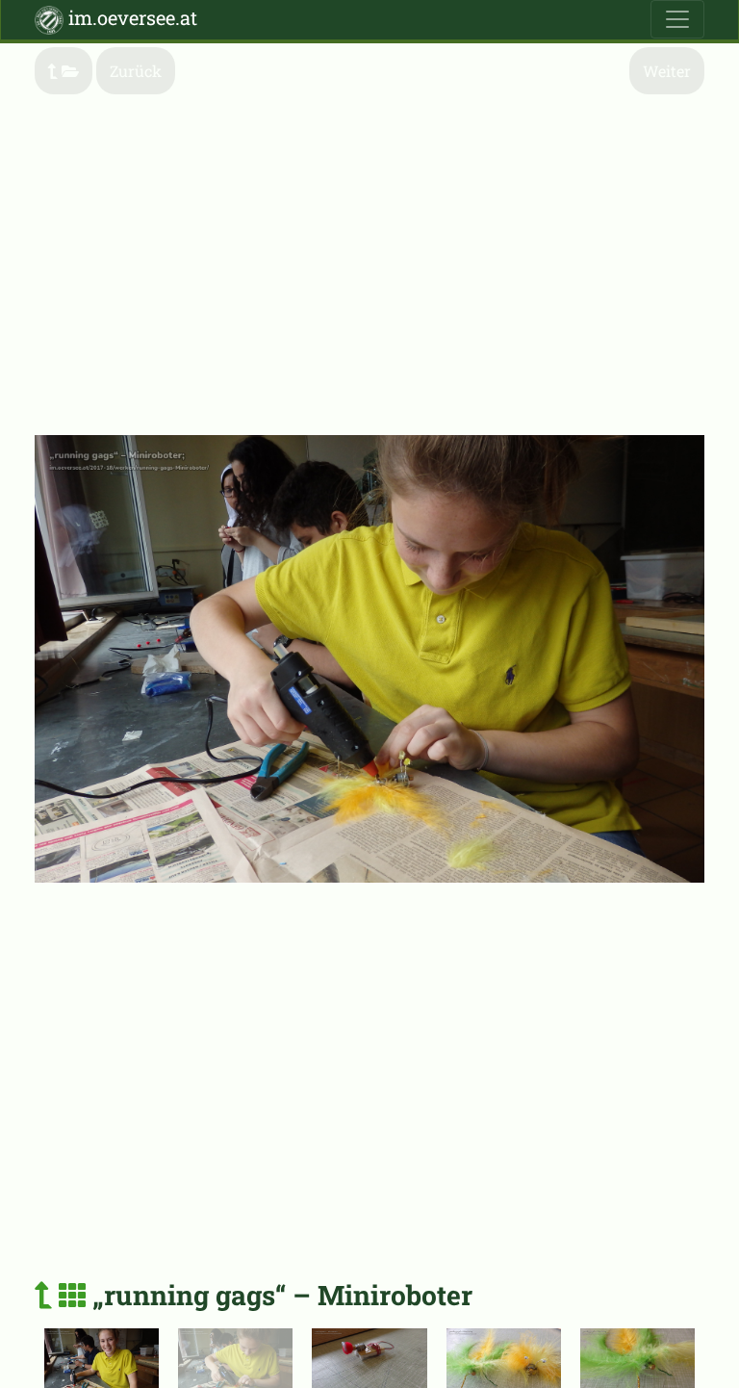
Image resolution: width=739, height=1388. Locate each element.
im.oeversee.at (130, 17)
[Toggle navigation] (677, 19)
